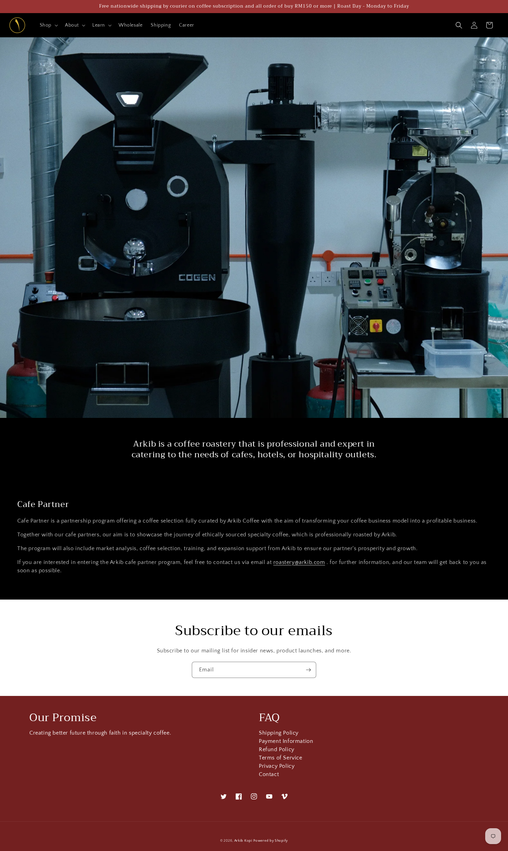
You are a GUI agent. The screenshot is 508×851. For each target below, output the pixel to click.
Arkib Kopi (243, 841)
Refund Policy (276, 749)
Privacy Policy (276, 766)
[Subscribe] (308, 670)
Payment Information (286, 741)
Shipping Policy (279, 734)
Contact (269, 774)
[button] (48, 25)
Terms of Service (280, 758)
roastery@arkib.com (299, 562)
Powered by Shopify (270, 841)
